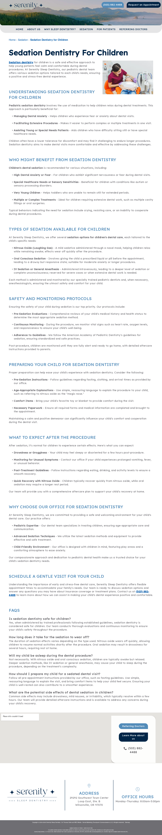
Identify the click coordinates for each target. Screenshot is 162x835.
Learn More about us (133, 737)
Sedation (86, 29)
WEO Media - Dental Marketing (83, 822)
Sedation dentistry (21, 62)
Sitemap (127, 822)
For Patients (106, 29)
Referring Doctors (133, 29)
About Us (33, 29)
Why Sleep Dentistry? (60, 29)
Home (19, 29)
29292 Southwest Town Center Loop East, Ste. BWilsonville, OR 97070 (89, 801)
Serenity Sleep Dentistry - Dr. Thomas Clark (58, 822)
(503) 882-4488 (135, 750)
